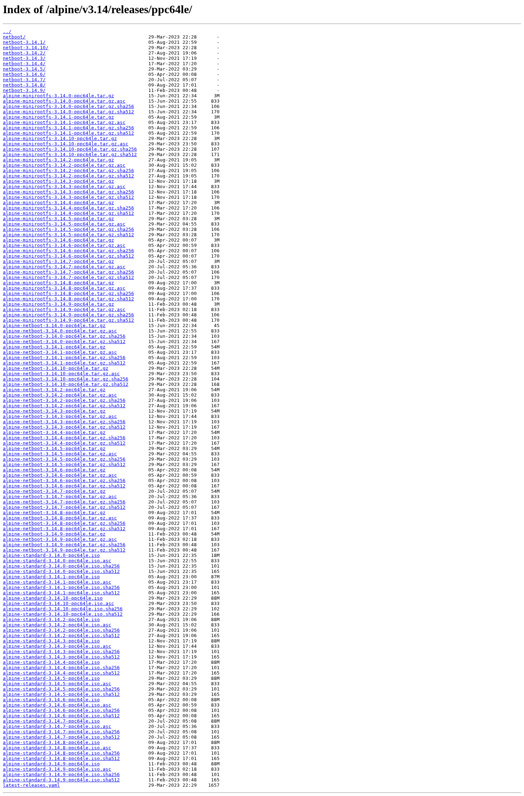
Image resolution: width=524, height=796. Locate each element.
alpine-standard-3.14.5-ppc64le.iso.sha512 (61, 694)
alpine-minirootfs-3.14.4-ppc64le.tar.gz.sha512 (68, 213)
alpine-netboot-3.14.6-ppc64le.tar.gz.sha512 (64, 486)
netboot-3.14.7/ (24, 79)
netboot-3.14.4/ (24, 63)
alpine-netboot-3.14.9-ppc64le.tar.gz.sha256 (64, 544)
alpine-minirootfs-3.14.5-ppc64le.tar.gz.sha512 (68, 234)
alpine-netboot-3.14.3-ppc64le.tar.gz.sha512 (64, 427)
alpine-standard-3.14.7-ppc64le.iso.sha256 (61, 731)
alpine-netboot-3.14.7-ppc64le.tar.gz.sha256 (64, 502)
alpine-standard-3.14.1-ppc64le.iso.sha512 (61, 592)
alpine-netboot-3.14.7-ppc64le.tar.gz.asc (60, 496)
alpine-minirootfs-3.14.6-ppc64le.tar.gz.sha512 (68, 256)
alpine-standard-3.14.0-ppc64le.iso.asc (57, 560)
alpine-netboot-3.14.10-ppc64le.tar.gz (55, 368)
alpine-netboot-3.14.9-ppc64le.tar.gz (54, 534)
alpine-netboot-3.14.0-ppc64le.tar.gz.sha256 (64, 336)
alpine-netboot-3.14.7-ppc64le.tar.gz (54, 491)
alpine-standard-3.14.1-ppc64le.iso (51, 576)
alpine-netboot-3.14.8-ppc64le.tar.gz (54, 512)
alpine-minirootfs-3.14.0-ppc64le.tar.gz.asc (64, 101)
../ (7, 31)
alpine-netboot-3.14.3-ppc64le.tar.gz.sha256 (64, 421)
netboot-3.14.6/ (24, 74)
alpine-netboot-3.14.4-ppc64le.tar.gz (54, 432)
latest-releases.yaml (31, 785)
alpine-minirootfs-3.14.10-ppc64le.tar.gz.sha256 (70, 149)
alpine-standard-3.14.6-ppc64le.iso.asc (57, 705)
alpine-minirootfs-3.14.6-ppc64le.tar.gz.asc (64, 245)
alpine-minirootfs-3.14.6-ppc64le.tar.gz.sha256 (68, 250)
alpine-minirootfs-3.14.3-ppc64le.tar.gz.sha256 (68, 192)
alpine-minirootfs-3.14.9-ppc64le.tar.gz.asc (64, 309)
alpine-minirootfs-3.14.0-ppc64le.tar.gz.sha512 (68, 111)
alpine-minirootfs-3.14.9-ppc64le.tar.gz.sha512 (68, 320)
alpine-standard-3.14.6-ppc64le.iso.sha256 (61, 710)
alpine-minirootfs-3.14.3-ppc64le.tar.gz (58, 181)
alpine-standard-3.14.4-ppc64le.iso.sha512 (61, 673)
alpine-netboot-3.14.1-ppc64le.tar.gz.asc (60, 352)
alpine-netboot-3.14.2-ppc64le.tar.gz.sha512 (64, 405)
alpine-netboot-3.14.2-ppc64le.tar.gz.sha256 (64, 400)
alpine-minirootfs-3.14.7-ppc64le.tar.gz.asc (64, 266)
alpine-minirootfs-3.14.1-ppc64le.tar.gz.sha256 (68, 127)
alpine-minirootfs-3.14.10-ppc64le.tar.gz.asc (65, 143)
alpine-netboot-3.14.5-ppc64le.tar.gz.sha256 (64, 459)
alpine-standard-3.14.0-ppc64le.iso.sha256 (61, 566)
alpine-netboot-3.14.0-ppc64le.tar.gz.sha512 (64, 341)
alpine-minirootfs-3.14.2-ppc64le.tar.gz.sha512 (68, 176)
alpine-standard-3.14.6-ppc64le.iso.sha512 (61, 715)
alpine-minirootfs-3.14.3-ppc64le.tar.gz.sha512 (68, 197)
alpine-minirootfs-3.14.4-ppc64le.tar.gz (58, 202)
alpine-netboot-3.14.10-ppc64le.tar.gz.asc (61, 373)
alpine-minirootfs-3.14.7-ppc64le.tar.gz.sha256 (68, 272)
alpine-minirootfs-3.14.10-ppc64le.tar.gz (60, 138)
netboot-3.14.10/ (25, 47)
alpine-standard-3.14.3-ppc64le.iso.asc (57, 646)
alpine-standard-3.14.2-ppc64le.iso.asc (57, 624)
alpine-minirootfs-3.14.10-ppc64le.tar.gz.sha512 (70, 154)
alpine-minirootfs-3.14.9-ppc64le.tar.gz (58, 304)
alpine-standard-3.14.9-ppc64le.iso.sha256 (61, 774)
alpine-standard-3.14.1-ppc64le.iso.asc (57, 582)
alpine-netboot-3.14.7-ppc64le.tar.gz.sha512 (64, 507)
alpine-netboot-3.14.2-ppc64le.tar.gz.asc (60, 395)
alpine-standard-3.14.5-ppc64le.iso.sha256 (61, 689)
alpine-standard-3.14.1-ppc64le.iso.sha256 (61, 587)
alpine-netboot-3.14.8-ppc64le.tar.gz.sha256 (64, 523)
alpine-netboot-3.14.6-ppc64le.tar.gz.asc (60, 475)
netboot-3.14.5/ (24, 69)
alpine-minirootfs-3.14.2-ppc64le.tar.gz (58, 159)
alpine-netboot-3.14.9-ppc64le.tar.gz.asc (60, 539)
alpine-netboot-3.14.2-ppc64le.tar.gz (54, 389)
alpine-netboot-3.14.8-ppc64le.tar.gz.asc (60, 518)
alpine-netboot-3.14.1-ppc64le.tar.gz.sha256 (64, 357)
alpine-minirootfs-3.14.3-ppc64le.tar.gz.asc (64, 186)
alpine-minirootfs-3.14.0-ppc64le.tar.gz (58, 95)
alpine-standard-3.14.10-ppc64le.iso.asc (58, 603)
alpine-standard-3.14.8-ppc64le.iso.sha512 (61, 758)
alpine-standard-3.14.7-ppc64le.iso (51, 721)
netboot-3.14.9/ (24, 90)
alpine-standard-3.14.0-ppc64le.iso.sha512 (61, 571)
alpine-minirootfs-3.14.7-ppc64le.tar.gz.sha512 (68, 277)
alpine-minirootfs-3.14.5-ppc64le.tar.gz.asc (64, 224)
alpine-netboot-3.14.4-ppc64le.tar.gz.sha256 (64, 437)
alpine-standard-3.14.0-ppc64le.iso (51, 555)
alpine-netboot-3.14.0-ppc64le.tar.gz (54, 325)
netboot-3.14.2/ (24, 53)
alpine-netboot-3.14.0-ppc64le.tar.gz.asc (60, 331)
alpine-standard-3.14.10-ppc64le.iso (53, 598)
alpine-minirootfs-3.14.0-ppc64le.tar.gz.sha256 (68, 106)
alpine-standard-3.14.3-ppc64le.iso (51, 640)
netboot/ (14, 37)
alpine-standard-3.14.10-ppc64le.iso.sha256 (63, 608)
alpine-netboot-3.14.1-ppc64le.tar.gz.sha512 (64, 363)
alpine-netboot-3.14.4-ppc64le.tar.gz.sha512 (64, 443)
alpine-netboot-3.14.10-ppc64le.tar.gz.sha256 (65, 379)
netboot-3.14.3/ (24, 58)
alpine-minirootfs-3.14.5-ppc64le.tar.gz (58, 218)
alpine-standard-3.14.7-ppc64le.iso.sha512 (61, 737)
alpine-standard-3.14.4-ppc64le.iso (51, 662)
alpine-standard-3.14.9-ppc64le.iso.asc (57, 769)
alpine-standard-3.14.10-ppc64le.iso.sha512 (63, 614)
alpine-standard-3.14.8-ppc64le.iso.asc (57, 747)
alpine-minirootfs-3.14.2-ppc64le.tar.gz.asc (64, 165)
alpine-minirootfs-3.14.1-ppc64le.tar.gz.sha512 (68, 133)
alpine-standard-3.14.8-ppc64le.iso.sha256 (61, 753)
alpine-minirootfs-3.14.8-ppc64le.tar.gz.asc (64, 288)
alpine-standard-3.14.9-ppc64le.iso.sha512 (61, 779)
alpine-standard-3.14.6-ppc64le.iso (51, 699)
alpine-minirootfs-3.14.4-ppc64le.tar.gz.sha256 (68, 208)
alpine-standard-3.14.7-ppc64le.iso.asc (57, 726)
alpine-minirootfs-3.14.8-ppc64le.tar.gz (58, 282)
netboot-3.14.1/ (24, 42)
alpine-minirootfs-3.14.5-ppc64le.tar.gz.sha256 (68, 229)
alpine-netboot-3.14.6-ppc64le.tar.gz (54, 469)
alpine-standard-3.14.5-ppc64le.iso (51, 678)
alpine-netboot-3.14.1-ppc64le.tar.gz (54, 347)
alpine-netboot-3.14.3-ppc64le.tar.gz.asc (60, 416)
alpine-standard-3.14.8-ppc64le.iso (51, 742)
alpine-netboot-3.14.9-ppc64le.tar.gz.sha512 (64, 550)
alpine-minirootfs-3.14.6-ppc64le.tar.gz (58, 240)
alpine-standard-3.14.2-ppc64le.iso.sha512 (61, 635)
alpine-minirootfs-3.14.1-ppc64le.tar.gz (58, 117)
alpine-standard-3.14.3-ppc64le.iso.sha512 (61, 657)
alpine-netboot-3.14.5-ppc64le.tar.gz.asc (60, 453)
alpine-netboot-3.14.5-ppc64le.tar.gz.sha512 (64, 464)
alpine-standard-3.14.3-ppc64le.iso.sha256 (61, 651)
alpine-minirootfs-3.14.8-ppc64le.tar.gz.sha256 (68, 293)
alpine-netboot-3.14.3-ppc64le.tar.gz (54, 411)
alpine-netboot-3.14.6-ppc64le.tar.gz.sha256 (64, 480)
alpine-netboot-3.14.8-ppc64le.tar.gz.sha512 (64, 528)
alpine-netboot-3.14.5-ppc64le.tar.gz (54, 448)
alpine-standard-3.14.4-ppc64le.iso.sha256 (61, 667)
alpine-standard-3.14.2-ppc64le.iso (51, 619)
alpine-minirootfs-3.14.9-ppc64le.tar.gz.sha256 (68, 314)
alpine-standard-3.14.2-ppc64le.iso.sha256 (61, 630)
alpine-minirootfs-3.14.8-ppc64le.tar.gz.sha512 (68, 298)
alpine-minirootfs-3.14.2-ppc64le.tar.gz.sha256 (68, 170)
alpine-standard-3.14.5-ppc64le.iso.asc (57, 683)
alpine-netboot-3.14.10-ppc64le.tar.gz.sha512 (65, 384)
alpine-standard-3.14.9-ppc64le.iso (51, 763)
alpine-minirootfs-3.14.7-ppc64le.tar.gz (58, 261)
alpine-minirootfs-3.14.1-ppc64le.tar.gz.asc (64, 122)
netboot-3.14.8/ (24, 85)
